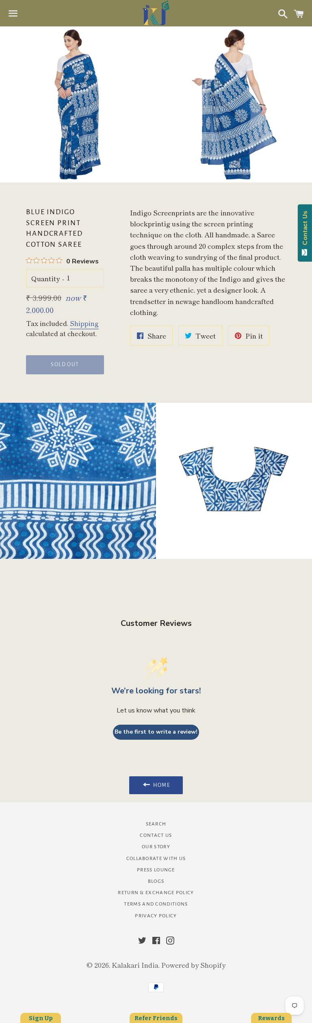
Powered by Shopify (193, 965)
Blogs (156, 881)
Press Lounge (156, 870)
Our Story (156, 846)
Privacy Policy (156, 916)
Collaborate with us (156, 858)
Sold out (65, 364)
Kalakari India (135, 965)
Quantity (45, 278)
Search (156, 824)
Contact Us (156, 835)
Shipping (84, 323)
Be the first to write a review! (156, 732)
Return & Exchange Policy (156, 892)
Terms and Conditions (156, 904)
